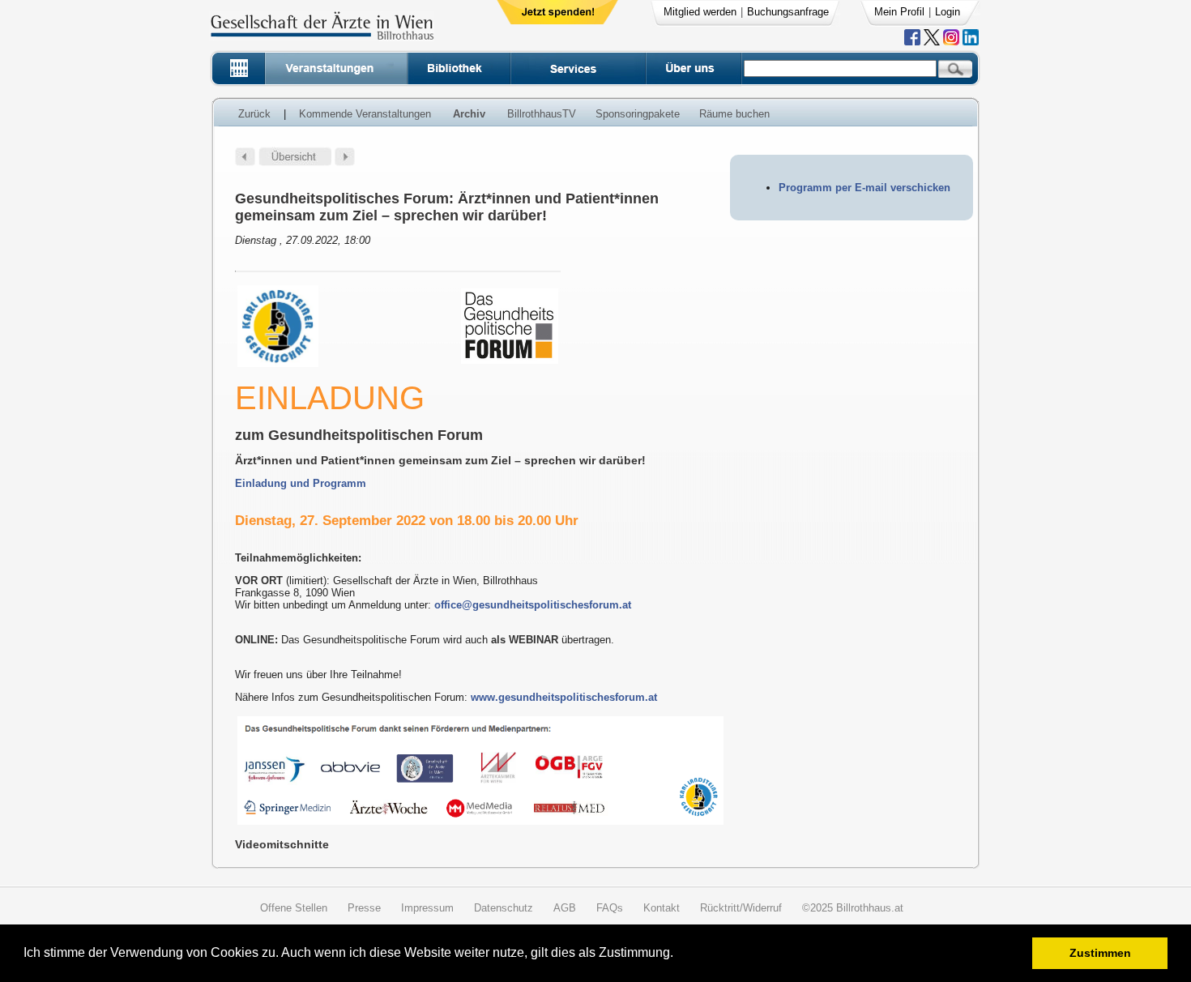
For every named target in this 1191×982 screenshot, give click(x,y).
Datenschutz (503, 908)
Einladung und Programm (300, 483)
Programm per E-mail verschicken (864, 187)
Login (947, 12)
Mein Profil (899, 12)
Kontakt (661, 908)
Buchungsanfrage (788, 12)
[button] (679, 955)
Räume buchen (734, 114)
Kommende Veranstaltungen (365, 114)
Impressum (427, 908)
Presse (364, 908)
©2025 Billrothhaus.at (852, 908)
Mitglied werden (700, 12)
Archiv (469, 114)
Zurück (254, 114)
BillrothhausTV (541, 114)
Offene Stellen (293, 908)
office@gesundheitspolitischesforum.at (532, 605)
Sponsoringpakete (638, 114)
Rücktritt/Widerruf (741, 908)
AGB (564, 908)
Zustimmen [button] (1100, 952)
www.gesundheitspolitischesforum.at (564, 697)
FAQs (609, 908)
